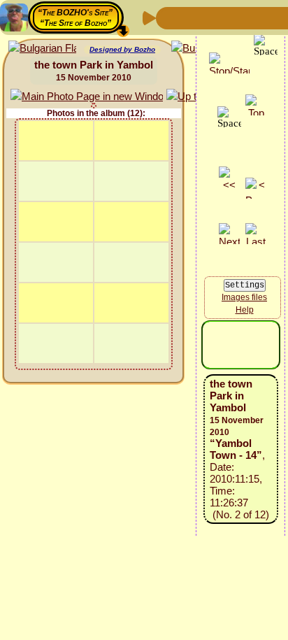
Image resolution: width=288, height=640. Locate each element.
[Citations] (235, 17)
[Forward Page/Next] (190, 17)
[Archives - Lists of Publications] (213, 17)
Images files (244, 297)
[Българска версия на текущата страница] (42, 48)
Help (245, 310)
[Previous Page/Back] (168, 17)
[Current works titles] (258, 17)
